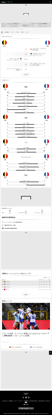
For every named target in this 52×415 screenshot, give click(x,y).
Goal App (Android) (33, 400)
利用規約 (11, 400)
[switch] (49, 277)
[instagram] (29, 397)
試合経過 (7, 32)
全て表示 (26, 74)
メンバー (12, 32)
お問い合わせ (5, 400)
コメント (27, 32)
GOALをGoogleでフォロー (27, 408)
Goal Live (48, 400)
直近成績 (45, 277)
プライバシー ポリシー (18, 400)
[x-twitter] (23, 397)
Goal (10, 413)
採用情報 (26, 400)
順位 (22, 32)
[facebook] (26, 397)
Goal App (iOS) (41, 400)
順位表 (26, 294)
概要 (2, 32)
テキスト (18, 32)
